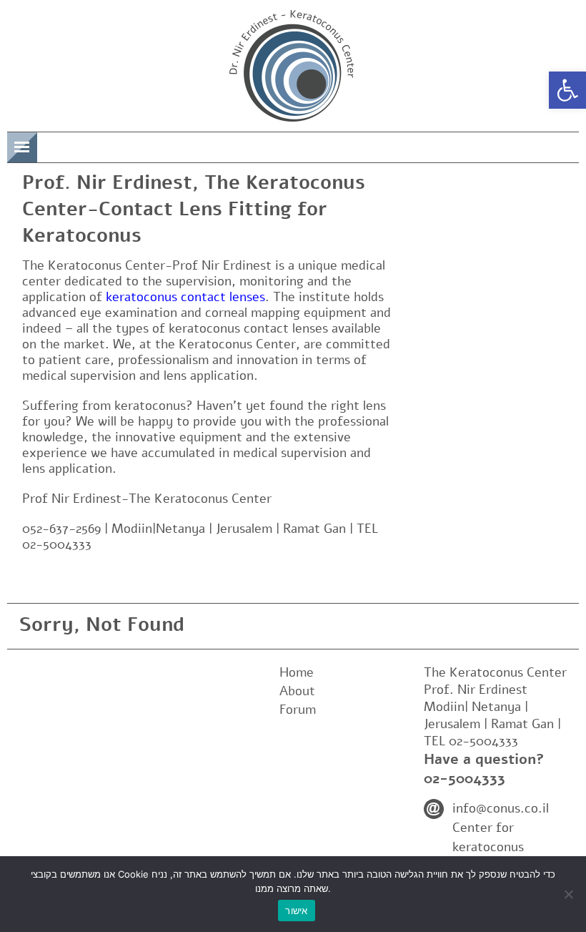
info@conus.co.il (500, 808)
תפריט (59, 145)
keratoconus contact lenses (185, 296)
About (297, 691)
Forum (297, 709)
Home (296, 672)
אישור (296, 910)
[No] (568, 894)
